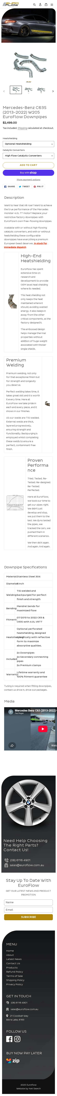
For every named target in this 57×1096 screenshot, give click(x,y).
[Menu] (52, 4)
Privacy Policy (14, 984)
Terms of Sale (14, 976)
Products (12, 967)
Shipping (22, 128)
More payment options (28, 179)
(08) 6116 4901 (19, 1002)
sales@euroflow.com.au (24, 1009)
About (10, 955)
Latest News (14, 959)
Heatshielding (10, 138)
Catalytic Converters (14, 150)
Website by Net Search (28, 1088)
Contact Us (13, 963)
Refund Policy (14, 971)
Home (10, 950)
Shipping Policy (15, 980)
